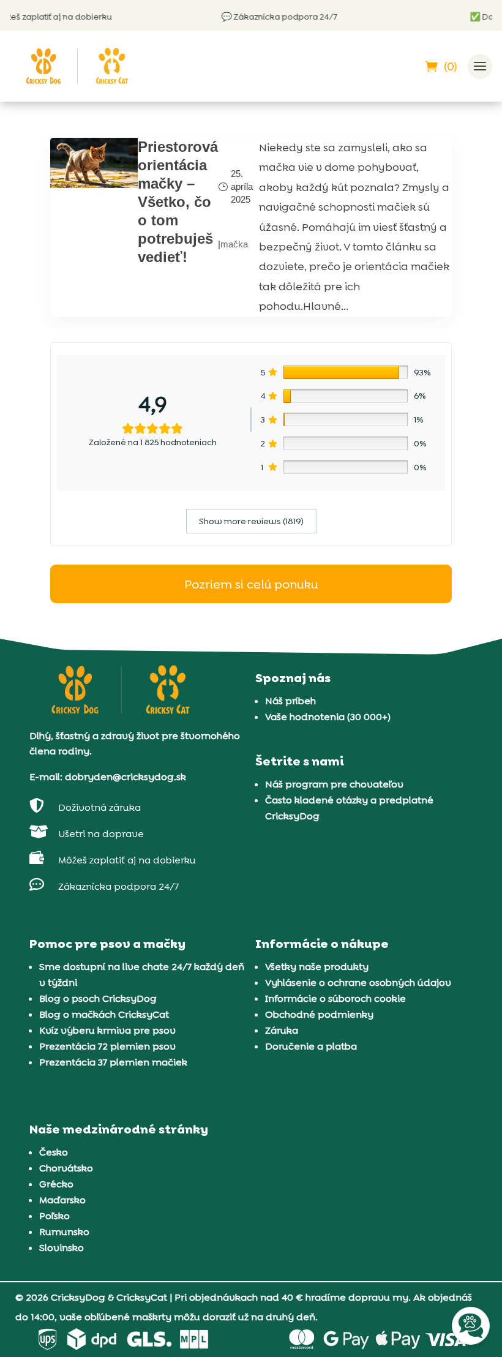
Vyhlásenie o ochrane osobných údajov (358, 982)
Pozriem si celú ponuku (251, 584)
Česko (53, 1152)
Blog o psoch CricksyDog (98, 998)
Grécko (56, 1184)
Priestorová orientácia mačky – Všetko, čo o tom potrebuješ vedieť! (178, 201)
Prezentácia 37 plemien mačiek (113, 1062)
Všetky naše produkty (317, 966)
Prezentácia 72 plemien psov (107, 1046)
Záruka (281, 1030)
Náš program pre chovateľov (334, 784)
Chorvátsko (66, 1168)
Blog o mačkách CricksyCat (104, 1014)
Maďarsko (62, 1199)
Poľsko (54, 1215)
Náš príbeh (290, 700)
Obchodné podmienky (319, 1014)
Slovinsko (61, 1247)
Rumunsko (64, 1231)
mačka (234, 244)
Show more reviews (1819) (251, 521)
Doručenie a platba (311, 1046)
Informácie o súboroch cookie (335, 998)
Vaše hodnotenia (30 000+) (328, 716)
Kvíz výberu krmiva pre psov (107, 1030)
